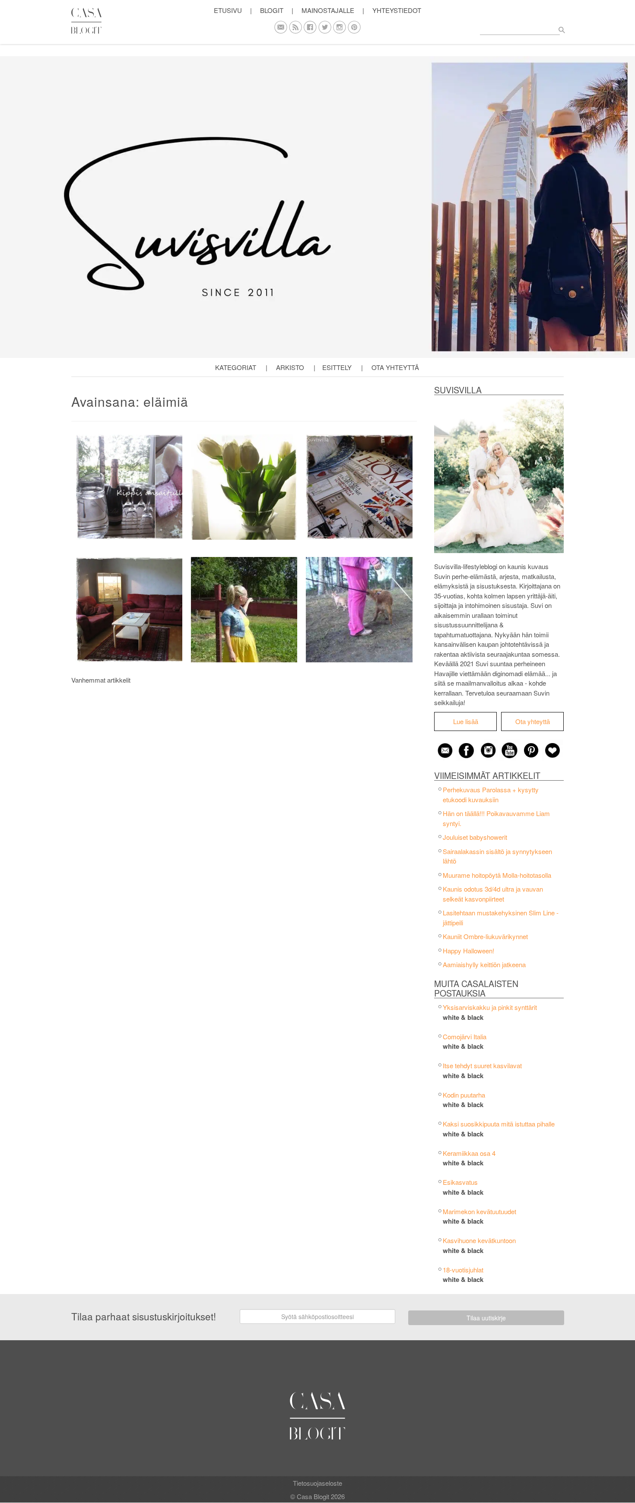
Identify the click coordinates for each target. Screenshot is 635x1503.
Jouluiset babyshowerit (475, 837)
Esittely (337, 367)
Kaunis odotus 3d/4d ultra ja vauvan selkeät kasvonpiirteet (493, 893)
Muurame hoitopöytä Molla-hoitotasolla (497, 875)
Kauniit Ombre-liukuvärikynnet (485, 936)
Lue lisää (465, 721)
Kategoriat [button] (235, 367)
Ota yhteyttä (395, 367)
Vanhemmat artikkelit (100, 679)
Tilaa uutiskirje (486, 1317)
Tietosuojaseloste (317, 1482)
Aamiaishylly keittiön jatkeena (484, 964)
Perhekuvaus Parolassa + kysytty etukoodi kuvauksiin (491, 794)
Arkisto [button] (290, 367)
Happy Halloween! (468, 950)
